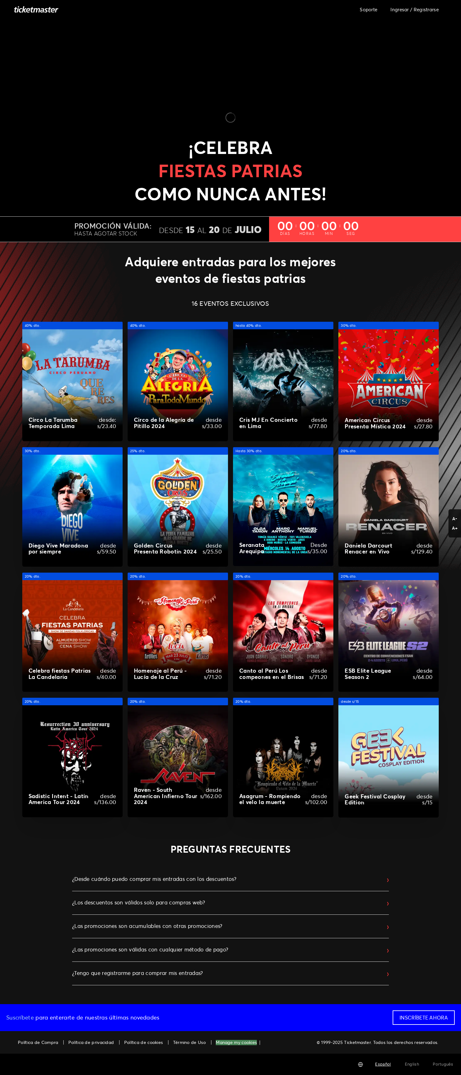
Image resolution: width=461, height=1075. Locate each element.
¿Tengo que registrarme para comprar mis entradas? (137, 973)
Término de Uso (189, 1042)
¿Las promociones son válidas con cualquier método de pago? (150, 949)
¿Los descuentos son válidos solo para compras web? (138, 902)
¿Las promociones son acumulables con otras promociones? (147, 926)
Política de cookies (143, 1042)
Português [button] (443, 1064)
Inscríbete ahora (424, 1017)
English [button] (412, 1064)
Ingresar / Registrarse (414, 9)
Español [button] (383, 1064)
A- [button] (455, 519)
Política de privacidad (91, 1042)
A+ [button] (455, 528)
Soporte (368, 9)
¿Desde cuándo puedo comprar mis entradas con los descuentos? (154, 879)
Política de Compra (38, 1042)
